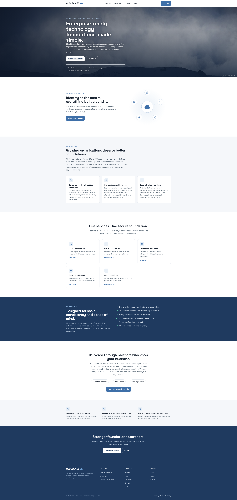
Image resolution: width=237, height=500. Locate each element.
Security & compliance (107, 479)
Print (126, 486)
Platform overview (106, 473)
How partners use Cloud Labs (118, 389)
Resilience (128, 479)
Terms (162, 496)
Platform (108, 3)
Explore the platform (75, 59)
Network (127, 483)
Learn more (92, 59)
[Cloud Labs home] (74, 3)
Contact (166, 3)
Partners (128, 3)
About (136, 3)
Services (117, 3)
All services (103, 476)
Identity (127, 473)
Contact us (128, 450)
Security (168, 496)
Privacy (156, 496)
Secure (127, 476)
